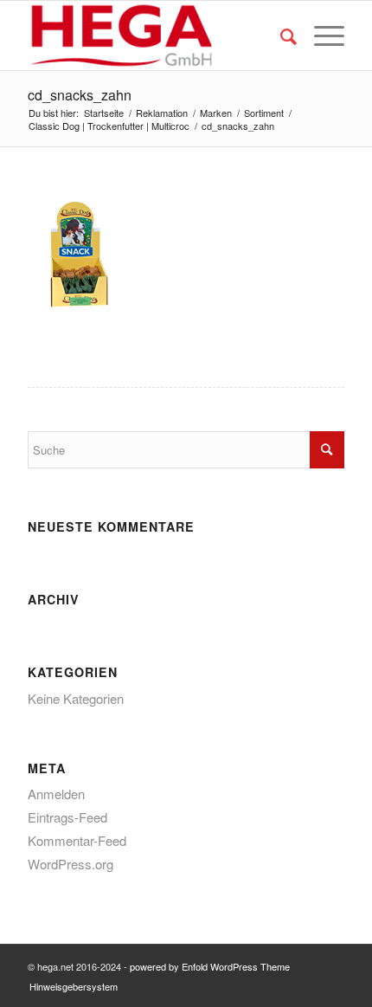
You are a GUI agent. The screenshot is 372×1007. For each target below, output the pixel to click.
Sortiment (264, 113)
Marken (216, 113)
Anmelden (56, 793)
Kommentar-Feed (77, 840)
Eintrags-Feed (67, 817)
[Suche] (280, 35)
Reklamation (162, 113)
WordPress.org (70, 864)
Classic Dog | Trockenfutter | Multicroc (109, 125)
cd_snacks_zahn (79, 95)
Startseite (104, 113)
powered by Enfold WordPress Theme (210, 966)
